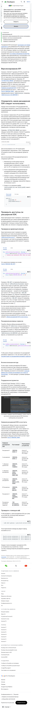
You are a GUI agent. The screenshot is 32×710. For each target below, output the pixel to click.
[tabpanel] (17, 201)
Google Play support (6, 668)
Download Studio (5, 654)
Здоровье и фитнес (5, 598)
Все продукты (4, 689)
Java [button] (11, 248)
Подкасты (3, 587)
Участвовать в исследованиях (8, 670)
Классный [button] (8, 194)
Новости (3, 583)
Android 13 (3, 636)
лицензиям (3, 557)
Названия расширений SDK (8, 88)
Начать (16, 26)
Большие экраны (5, 611)
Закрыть (16, 21)
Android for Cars (5, 618)
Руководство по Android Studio (8, 647)
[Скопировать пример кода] (30, 197)
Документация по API (6, 652)
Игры (2, 593)
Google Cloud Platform (6, 686)
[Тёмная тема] (28, 197)
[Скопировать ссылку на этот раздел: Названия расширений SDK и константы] (28, 422)
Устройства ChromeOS (6, 616)
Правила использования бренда (10, 696)
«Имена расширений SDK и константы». (17, 317)
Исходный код (4, 580)
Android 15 (3, 632)
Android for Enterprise (6, 576)
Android (3, 573)
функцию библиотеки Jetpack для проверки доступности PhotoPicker (15, 372)
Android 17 (3, 627)
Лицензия (16, 694)
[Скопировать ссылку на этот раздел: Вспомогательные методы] (19, 363)
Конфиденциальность (6, 603)
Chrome (3, 682)
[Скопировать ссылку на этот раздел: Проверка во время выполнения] (25, 229)
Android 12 (3, 639)
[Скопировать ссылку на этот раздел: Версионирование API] (22, 69)
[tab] (8, 194)
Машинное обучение (6, 596)
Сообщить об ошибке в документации (10, 665)
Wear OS (3, 614)
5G (2, 605)
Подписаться (21, 702)
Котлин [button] (17, 194)
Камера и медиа (5, 601)
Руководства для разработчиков (9, 650)
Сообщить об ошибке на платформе (10, 663)
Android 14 (3, 634)
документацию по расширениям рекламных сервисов (16, 356)
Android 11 (3, 641)
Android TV (3, 621)
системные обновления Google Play (19, 53)
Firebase (3, 684)
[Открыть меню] (2, 2)
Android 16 (3, 629)
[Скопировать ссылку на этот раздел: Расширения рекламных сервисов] (24, 321)
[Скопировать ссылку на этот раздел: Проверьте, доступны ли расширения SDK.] (18, 215)
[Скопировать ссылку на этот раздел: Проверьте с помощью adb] (21, 511)
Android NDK (4, 657)
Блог (2, 585)
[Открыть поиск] (21, 2)
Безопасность (4, 578)
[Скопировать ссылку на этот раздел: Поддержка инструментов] (20, 380)
